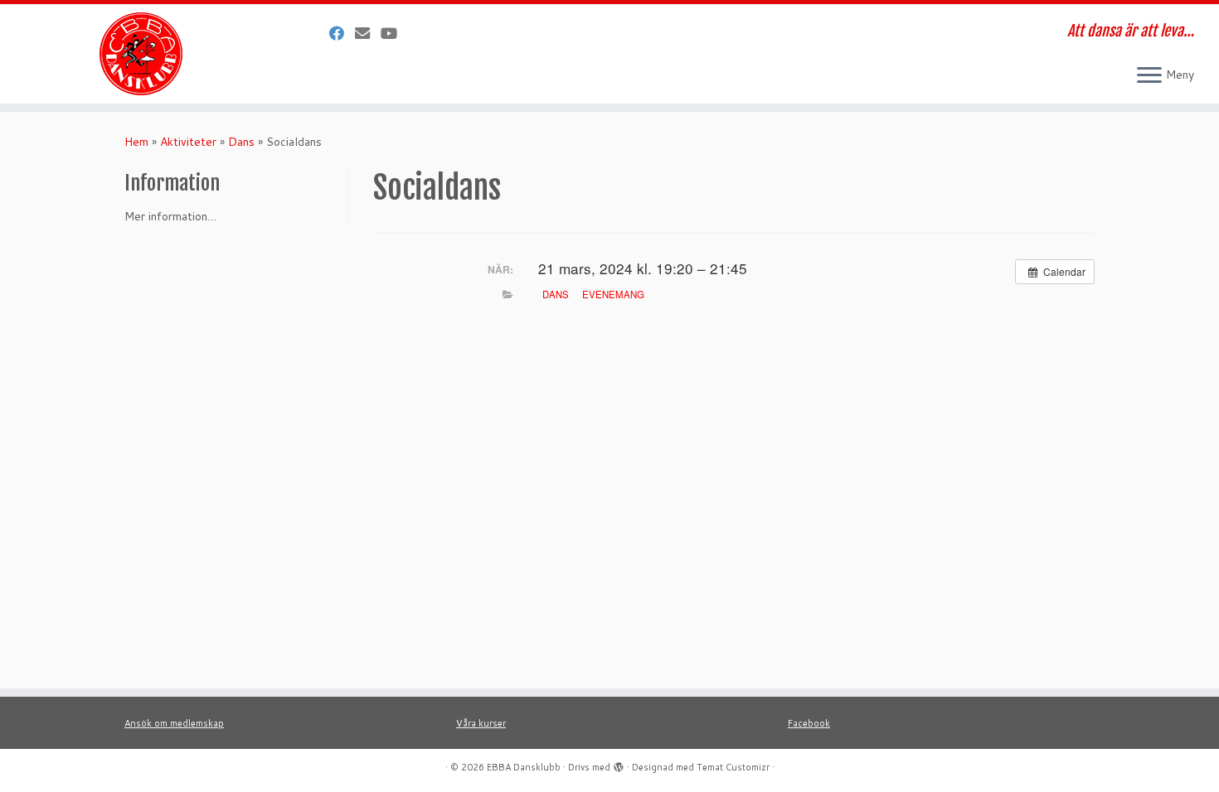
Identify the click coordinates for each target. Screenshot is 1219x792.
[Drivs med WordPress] (618, 764)
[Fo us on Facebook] (342, 33)
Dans (241, 141)
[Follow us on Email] (368, 33)
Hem (136, 141)
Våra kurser (481, 723)
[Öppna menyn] (1149, 76)
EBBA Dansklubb (524, 767)
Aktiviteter (188, 141)
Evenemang (613, 294)
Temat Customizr (733, 767)
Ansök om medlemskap (174, 723)
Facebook (809, 723)
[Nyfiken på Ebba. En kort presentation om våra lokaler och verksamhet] (394, 33)
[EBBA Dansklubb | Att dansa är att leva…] (140, 53)
